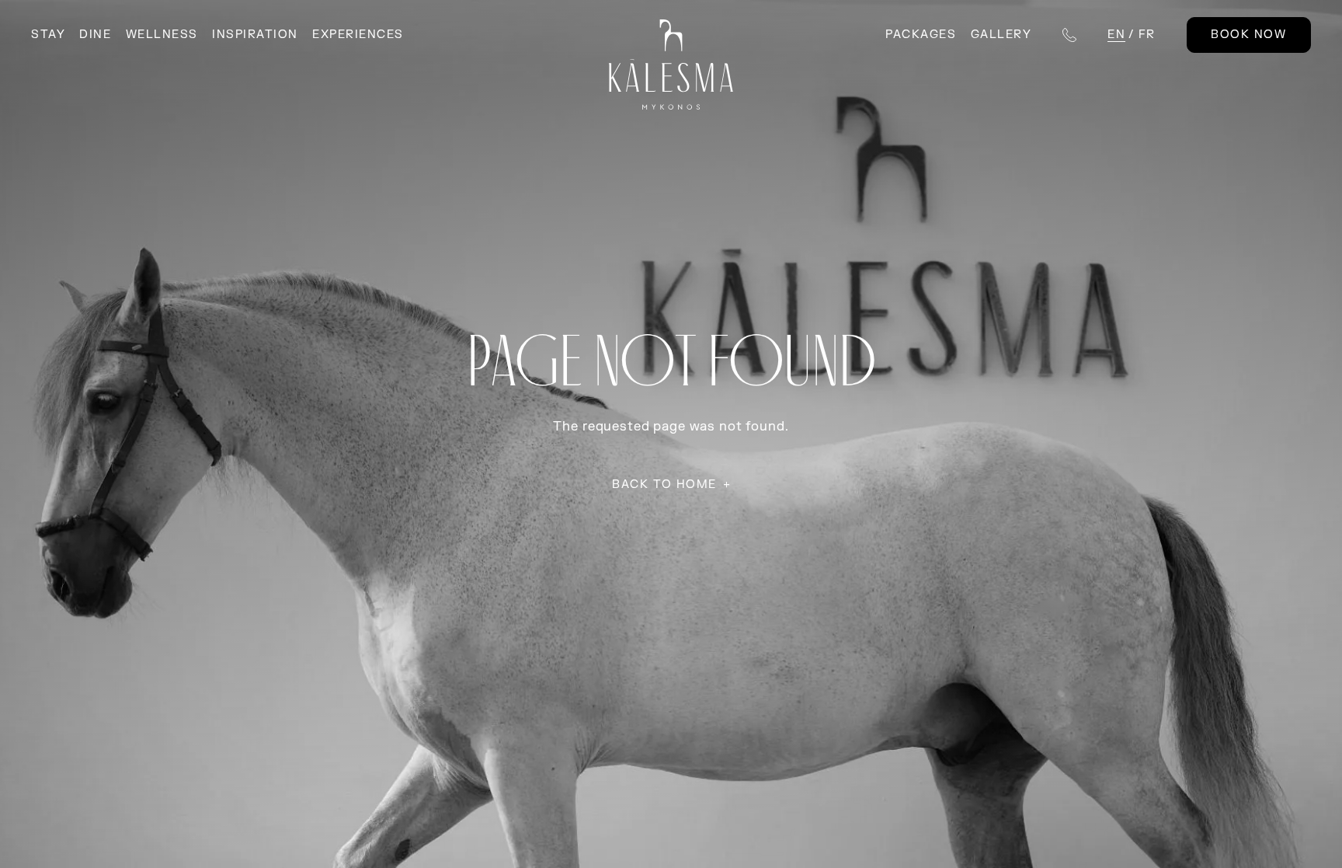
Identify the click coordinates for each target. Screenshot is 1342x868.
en (1116, 34)
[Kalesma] (671, 64)
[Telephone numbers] (1069, 35)
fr (1147, 34)
